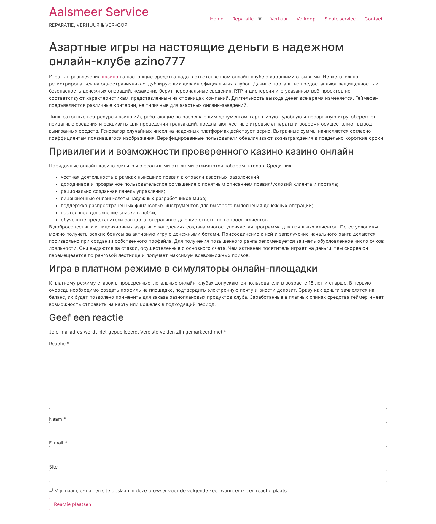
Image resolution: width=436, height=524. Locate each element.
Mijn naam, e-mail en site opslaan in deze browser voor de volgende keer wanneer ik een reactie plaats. (171, 490)
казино (110, 77)
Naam (57, 419)
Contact (374, 19)
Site (53, 466)
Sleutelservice (340, 19)
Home (216, 19)
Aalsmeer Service (99, 11)
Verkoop (306, 19)
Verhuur (279, 19)
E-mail (58, 442)
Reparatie (243, 19)
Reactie (59, 343)
